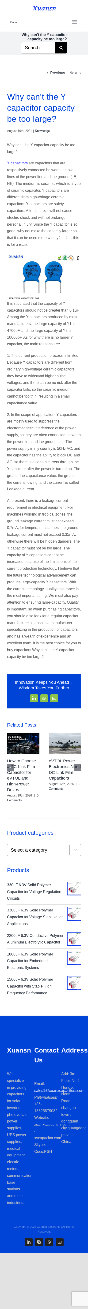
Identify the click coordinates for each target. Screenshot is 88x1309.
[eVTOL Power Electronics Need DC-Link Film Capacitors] (65, 735)
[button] (10, 767)
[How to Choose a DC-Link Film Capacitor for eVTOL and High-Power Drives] (23, 735)
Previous (57, 73)
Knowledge (42, 131)
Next (73, 73)
